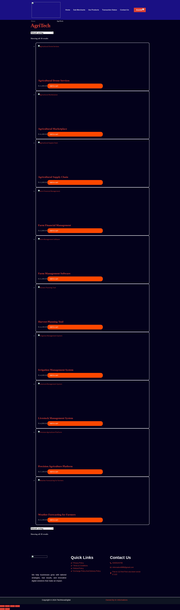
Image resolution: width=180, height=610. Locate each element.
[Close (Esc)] (17, 606)
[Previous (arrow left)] (2, 609)
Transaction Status (109, 10)
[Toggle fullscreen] (7, 606)
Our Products (93, 10)
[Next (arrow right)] (7, 609)
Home (67, 10)
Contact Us (124, 10)
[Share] (12, 606)
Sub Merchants (79, 10)
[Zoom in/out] (2, 606)
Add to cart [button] (54, 86)
